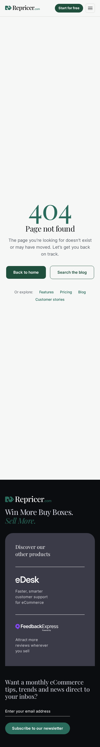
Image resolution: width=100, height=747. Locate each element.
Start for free (68, 8)
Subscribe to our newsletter (37, 728)
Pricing (66, 292)
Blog (82, 292)
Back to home (26, 272)
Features (46, 292)
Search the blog (72, 272)
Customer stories (50, 299)
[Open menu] (90, 8)
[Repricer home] (22, 8)
